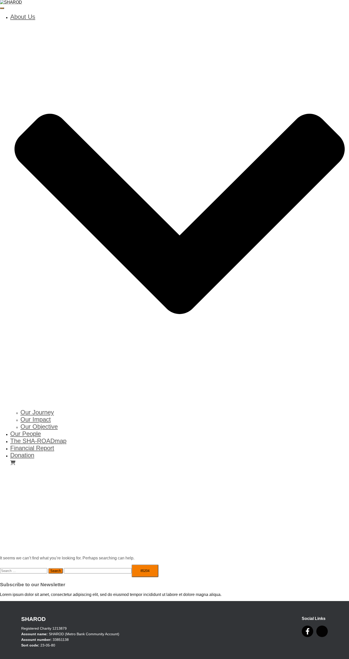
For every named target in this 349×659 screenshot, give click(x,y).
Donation (22, 455)
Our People (25, 433)
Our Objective (39, 426)
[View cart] (12, 462)
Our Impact (35, 419)
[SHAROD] (11, 2)
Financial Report (32, 448)
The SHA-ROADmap (38, 440)
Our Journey (37, 412)
